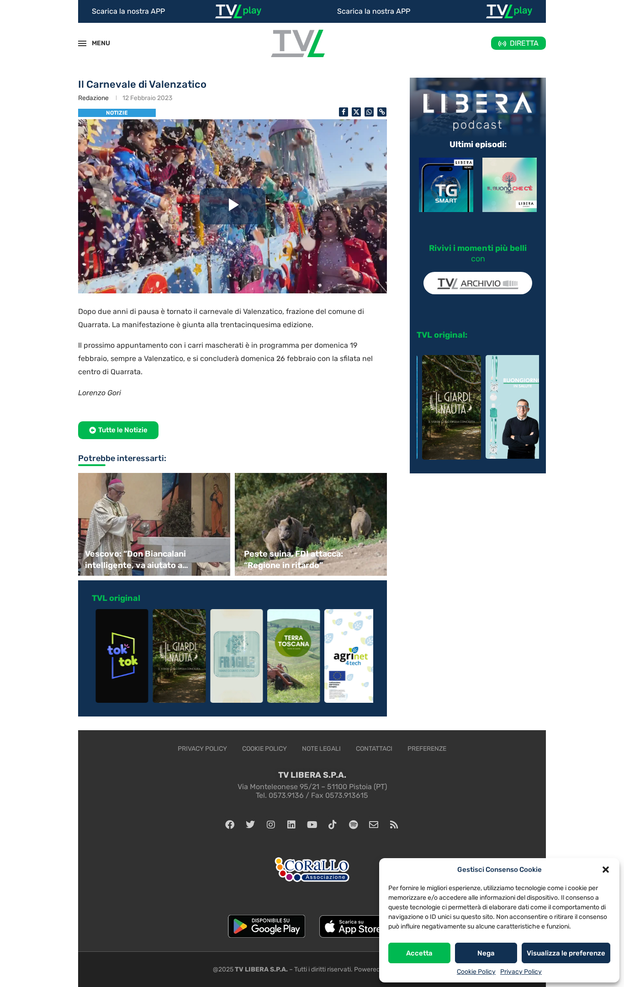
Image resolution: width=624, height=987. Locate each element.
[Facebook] (230, 825)
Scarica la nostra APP (128, 11)
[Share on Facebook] (343, 112)
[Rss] (394, 825)
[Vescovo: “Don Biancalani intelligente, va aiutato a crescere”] (153, 524)
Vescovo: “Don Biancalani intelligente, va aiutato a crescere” (135, 560)
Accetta (419, 953)
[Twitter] (250, 825)
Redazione (93, 98)
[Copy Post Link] (381, 112)
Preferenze (426, 749)
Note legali (321, 749)
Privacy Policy (521, 972)
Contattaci (374, 749)
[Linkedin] (291, 825)
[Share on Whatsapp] (369, 112)
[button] (605, 869)
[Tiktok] (332, 825)
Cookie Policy (476, 972)
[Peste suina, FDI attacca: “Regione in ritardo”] (312, 524)
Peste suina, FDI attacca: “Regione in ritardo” (293, 559)
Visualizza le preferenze (566, 953)
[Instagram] (271, 825)
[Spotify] (353, 825)
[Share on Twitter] (356, 112)
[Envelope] (374, 825)
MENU (96, 43)
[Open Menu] (82, 43)
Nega (486, 953)
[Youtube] (312, 825)
